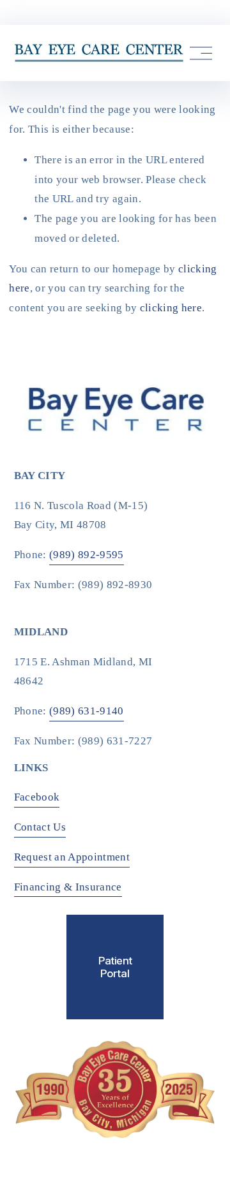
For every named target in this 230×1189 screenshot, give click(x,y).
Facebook (37, 797)
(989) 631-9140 (86, 711)
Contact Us (40, 827)
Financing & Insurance (68, 887)
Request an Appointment (72, 857)
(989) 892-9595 (86, 555)
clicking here (171, 308)
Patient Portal (115, 967)
